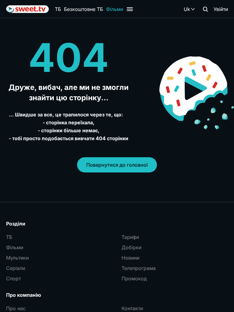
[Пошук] (205, 9)
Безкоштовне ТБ (83, 9)
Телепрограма (139, 268)
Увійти (221, 9)
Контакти (132, 308)
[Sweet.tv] (27, 9)
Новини (130, 258)
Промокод (134, 278)
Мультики (17, 258)
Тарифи (130, 237)
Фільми (114, 9)
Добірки (131, 247)
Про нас (16, 308)
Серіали (15, 268)
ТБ (58, 9)
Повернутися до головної (117, 165)
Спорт (13, 278)
